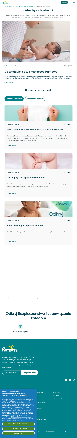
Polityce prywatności (19, 412)
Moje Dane (30, 412)
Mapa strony (56, 392)
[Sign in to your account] (70, 2)
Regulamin (30, 399)
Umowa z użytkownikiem (34, 408)
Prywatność (30, 405)
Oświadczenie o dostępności (36, 402)
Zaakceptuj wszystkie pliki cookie (18, 424)
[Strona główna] (5, 2)
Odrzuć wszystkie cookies (18, 428)
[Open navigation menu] (74, 2)
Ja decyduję (18, 433)
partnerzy (12, 401)
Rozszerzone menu (39, 419)
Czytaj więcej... (10, 82)
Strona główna (9, 6)
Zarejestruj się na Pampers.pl (36, 392)
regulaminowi (51, 431)
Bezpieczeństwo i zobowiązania (25, 6)
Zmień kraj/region (58, 399)
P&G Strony (56, 395)
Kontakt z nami (31, 395)
